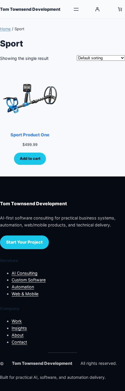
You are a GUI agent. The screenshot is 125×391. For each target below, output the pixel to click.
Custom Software (29, 279)
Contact (19, 342)
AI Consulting (25, 273)
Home (5, 28)
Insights (19, 328)
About (18, 335)
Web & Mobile (25, 293)
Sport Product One (29, 135)
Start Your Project (24, 242)
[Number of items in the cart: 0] (120, 9)
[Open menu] (76, 9)
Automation (23, 286)
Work (17, 321)
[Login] (97, 9)
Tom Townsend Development (30, 9)
